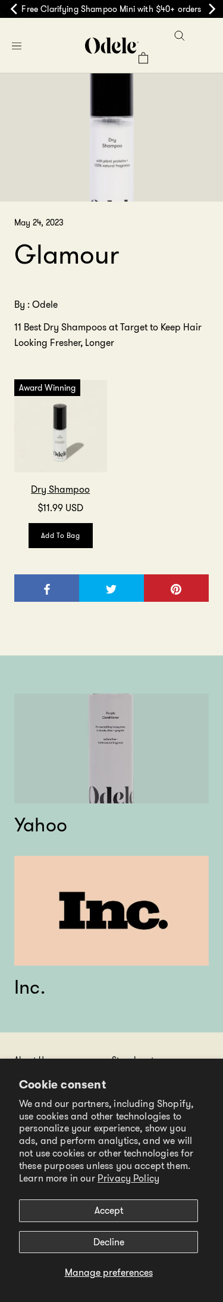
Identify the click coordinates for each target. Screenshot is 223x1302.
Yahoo (40, 825)
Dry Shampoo (60, 489)
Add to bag (60, 535)
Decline (108, 1242)
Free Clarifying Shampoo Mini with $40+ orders (111, 9)
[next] (209, 9)
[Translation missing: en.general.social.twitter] (111, 587)
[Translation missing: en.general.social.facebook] (47, 587)
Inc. (29, 987)
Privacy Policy (128, 1178)
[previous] (13, 9)
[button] (16, 46)
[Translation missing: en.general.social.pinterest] (176, 587)
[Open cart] (143, 58)
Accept (109, 1210)
